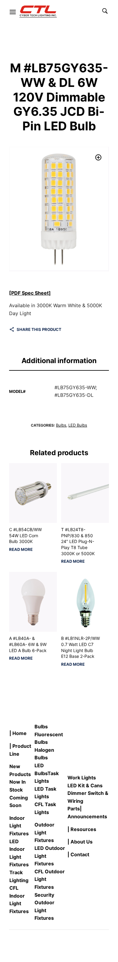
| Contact (78, 854)
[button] (98, 157)
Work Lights (81, 778)
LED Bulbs (77, 425)
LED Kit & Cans (85, 785)
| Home (18, 733)
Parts (73, 809)
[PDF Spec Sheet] (30, 293)
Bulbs (61, 425)
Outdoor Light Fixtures (44, 832)
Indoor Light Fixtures (19, 826)
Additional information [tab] (59, 360)
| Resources (81, 829)
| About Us (80, 842)
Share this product (39, 329)
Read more (21, 549)
